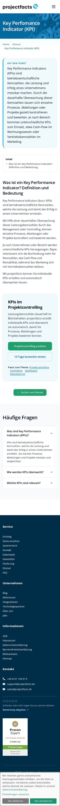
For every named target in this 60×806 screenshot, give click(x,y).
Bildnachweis (10, 654)
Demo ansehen (11, 541)
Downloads (9, 554)
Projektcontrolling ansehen (30, 346)
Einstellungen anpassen (15, 794)
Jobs (5, 615)
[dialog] (30, 789)
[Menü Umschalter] (53, 6)
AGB (5, 636)
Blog (5, 593)
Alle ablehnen (15, 800)
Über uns (8, 611)
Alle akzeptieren (43, 800)
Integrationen (10, 602)
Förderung (8, 563)
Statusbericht (17, 374)
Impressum (9, 640)
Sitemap (7, 658)
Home (6, 44)
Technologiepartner (14, 606)
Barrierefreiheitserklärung (17, 649)
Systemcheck (10, 545)
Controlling (16, 370)
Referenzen (9, 597)
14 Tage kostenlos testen (30, 357)
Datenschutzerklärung (15, 645)
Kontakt (7, 550)
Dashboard (31, 370)
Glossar (16, 44)
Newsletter (9, 559)
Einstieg (7, 536)
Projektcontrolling (39, 367)
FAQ (5, 572)
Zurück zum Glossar (32, 392)
